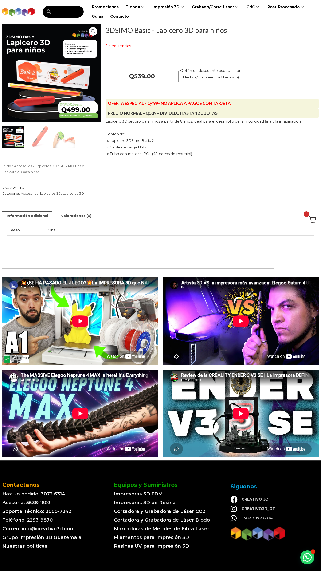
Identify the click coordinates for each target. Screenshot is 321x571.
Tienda (133, 7)
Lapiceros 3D (46, 166)
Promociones (105, 7)
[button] (307, 557)
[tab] (27, 215)
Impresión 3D (166, 7)
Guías (97, 16)
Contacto (119, 16)
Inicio (6, 166)
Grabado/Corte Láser (213, 7)
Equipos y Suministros (146, 485)
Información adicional (27, 215)
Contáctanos (20, 485)
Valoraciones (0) (76, 215)
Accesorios (23, 166)
